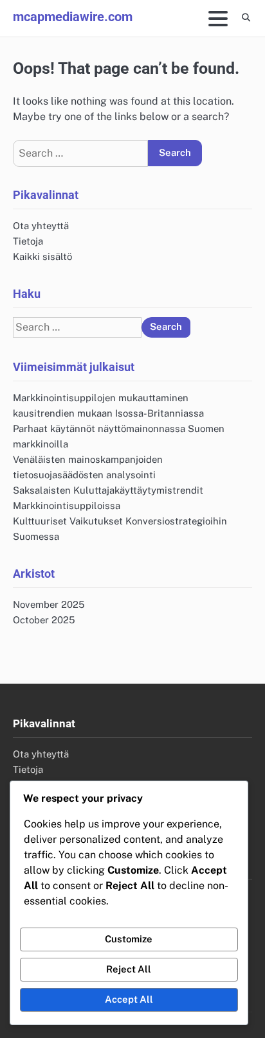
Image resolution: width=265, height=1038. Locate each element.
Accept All (129, 999)
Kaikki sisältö (42, 256)
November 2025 (49, 604)
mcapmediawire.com (72, 16)
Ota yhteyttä (41, 225)
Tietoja (28, 241)
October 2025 (44, 619)
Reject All (128, 969)
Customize (128, 938)
